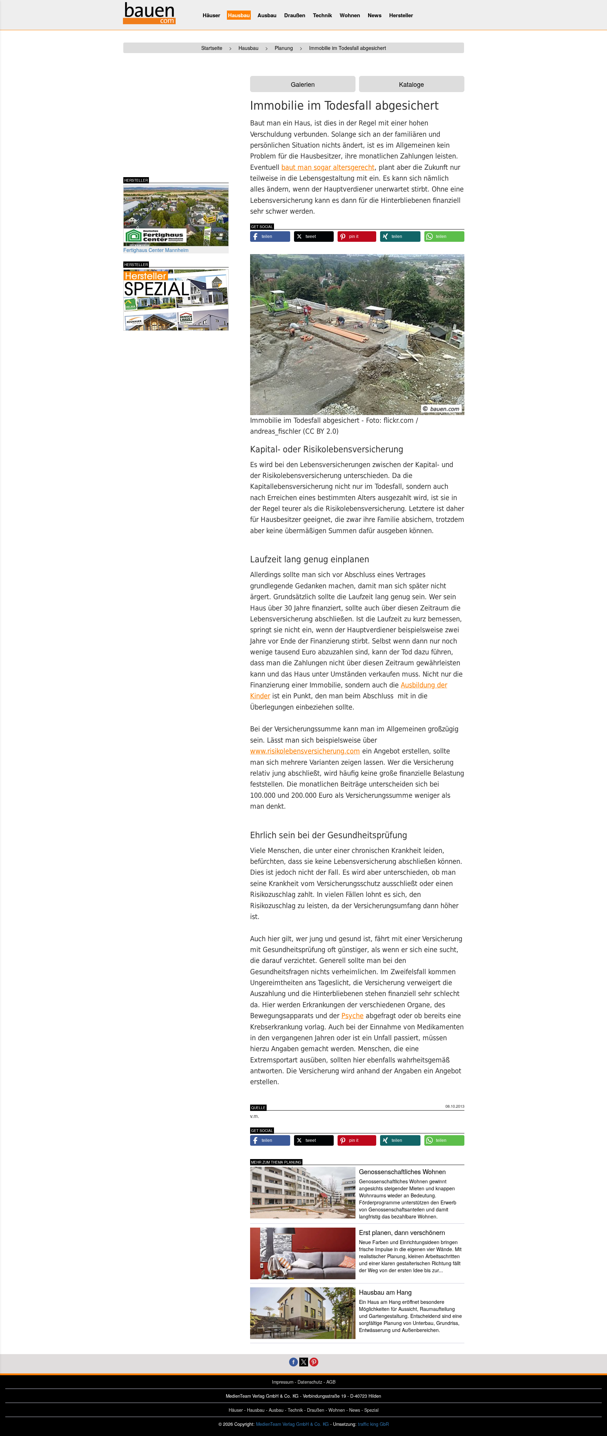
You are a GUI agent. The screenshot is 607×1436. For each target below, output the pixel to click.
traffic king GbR (373, 1424)
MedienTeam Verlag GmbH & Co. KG (292, 1424)
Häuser (211, 15)
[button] (270, 236)
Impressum (282, 1382)
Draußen (294, 15)
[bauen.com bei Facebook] (293, 1361)
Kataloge (411, 84)
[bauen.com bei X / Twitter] (303, 1361)
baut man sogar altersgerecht (327, 167)
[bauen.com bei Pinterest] (313, 1361)
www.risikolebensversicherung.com (305, 751)
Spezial (371, 1410)
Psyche (352, 1016)
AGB (330, 1382)
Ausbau (266, 15)
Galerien (303, 84)
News (374, 15)
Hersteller (401, 15)
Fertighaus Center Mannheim (156, 249)
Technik (322, 15)
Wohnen (350, 15)
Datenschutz (310, 1382)
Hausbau (239, 15)
